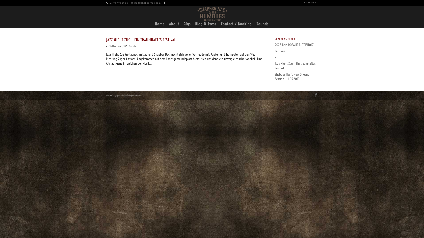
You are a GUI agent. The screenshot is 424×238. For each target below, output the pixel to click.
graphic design (120, 95)
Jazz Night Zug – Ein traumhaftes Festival (141, 39)
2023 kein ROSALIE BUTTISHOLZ (294, 45)
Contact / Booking (236, 24)
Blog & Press (205, 24)
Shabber (112, 46)
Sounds (262, 24)
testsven (280, 51)
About (174, 24)
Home (160, 24)
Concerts (132, 46)
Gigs (187, 24)
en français (311, 3)
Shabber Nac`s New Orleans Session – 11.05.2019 (292, 76)
